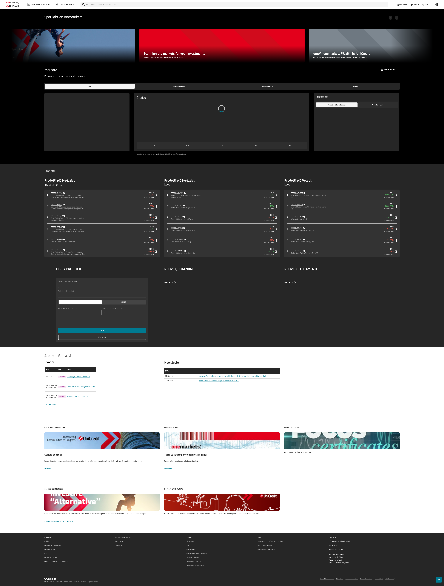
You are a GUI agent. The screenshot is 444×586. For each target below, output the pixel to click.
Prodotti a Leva (49, 549)
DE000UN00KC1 (177, 205)
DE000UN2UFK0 (177, 217)
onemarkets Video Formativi (197, 553)
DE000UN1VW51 (177, 193)
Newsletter (190, 541)
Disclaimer (339, 579)
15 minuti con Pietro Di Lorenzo (78, 396)
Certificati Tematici (51, 557)
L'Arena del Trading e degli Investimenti (81, 387)
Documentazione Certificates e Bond (270, 541)
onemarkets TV (192, 549)
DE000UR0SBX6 (56, 204)
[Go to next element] (397, 18)
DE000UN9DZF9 (297, 217)
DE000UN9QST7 (297, 239)
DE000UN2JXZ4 (296, 251)
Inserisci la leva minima (67, 308)
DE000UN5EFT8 (57, 250)
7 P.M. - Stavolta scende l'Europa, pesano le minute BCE (219, 381)
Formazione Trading (194, 561)
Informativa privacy (366, 579)
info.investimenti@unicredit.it (339, 541)
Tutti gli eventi (51, 404)
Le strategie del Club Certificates (78, 377)
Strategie (118, 545)
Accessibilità (379, 579)
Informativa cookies (351, 579)
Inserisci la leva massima (112, 308)
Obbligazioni (48, 541)
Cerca (102, 330)
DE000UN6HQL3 (57, 216)
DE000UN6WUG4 (177, 239)
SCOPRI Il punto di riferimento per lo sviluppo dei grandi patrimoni (339, 58)
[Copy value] (64, 193)
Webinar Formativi (193, 557)
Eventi (189, 545)
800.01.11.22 (333, 545)
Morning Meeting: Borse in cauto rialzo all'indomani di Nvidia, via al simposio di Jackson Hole (233, 376)
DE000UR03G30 (57, 239)
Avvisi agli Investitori (264, 545)
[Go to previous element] (390, 18)
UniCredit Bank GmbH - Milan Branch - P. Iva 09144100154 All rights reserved (74, 582)
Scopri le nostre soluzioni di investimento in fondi (163, 58)
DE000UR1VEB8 (56, 193)
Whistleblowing (390, 579)
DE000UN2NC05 (297, 193)
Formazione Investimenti (195, 565)
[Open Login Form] (436, 5)
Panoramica (119, 541)
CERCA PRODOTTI (68, 269)
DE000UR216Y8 (296, 228)
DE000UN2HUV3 (297, 204)
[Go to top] (439, 580)
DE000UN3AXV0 (177, 228)
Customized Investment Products (56, 561)
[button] (90, 86)
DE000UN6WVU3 (177, 251)
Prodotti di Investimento (53, 545)
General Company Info (327, 579)
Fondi (46, 553)
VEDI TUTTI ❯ (170, 282)
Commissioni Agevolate (265, 549)
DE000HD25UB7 (57, 227)
